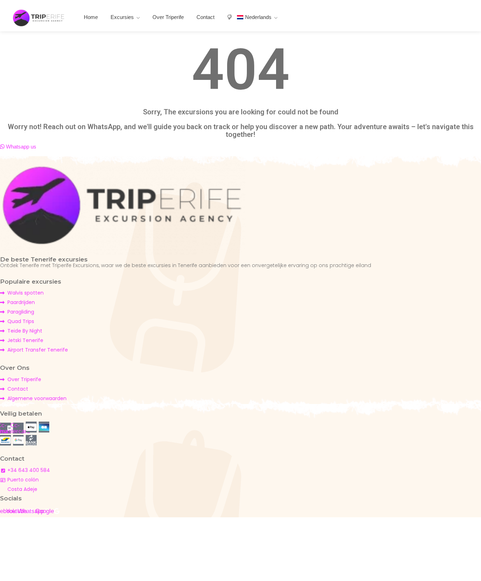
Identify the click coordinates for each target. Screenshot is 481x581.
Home (91, 17)
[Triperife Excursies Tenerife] (38, 17)
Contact (205, 17)
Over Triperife (168, 17)
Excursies (122, 17)
